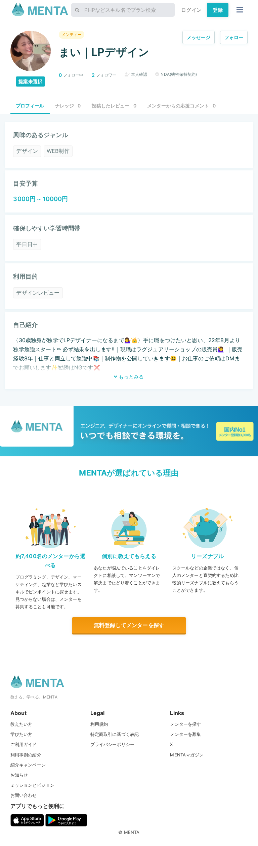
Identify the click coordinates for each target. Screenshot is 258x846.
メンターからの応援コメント (181, 105)
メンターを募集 (185, 734)
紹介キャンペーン (28, 765)
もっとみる (130, 376)
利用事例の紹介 (25, 754)
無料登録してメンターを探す (129, 625)
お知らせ (19, 775)
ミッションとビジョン (32, 785)
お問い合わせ (23, 795)
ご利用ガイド (23, 744)
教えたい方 (21, 724)
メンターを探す (185, 724)
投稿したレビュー (114, 105)
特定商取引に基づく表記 (114, 734)
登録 (218, 10)
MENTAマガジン (186, 754)
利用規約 (99, 724)
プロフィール (30, 105)
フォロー (234, 37)
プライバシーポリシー (112, 744)
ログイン (191, 10)
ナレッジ (68, 105)
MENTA (132, 832)
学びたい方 (21, 734)
